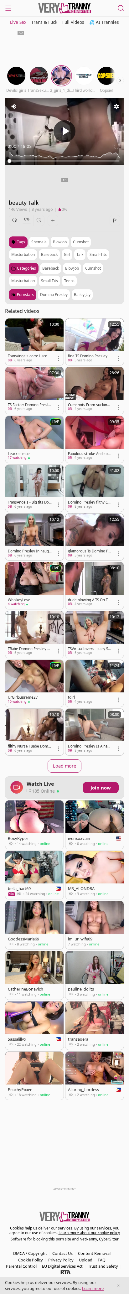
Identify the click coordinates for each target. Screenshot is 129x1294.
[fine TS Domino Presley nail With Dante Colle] (94, 341)
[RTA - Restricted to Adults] (65, 1272)
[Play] (64, 131)
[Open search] (120, 8)
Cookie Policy (30, 1260)
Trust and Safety (103, 1266)
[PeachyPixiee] (34, 1076)
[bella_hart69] (34, 875)
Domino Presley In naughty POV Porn (29, 551)
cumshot (81, 242)
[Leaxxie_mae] (34, 439)
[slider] (64, 161)
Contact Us (62, 1253)
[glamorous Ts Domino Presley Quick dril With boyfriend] (94, 537)
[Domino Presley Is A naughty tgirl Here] (94, 732)
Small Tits (49, 280)
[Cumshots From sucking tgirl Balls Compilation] (94, 390)
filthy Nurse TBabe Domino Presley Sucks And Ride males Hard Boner (29, 746)
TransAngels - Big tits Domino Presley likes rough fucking (29, 502)
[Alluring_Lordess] (94, 1076)
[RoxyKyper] (34, 824)
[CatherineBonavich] (34, 975)
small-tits (98, 254)
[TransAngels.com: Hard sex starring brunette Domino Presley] (34, 341)
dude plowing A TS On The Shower (89, 600)
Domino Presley (54, 294)
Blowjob (72, 268)
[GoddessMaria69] (34, 925)
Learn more (93, 1288)
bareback (49, 254)
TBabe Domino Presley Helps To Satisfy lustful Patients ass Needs (29, 649)
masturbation (23, 254)
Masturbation (23, 280)
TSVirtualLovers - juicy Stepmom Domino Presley (89, 649)
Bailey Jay (82, 294)
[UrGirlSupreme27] (34, 683)
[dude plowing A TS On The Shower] (94, 585)
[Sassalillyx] (34, 1026)
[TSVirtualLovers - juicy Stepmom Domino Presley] (94, 634)
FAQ (102, 1260)
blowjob (60, 242)
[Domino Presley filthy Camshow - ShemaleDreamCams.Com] (94, 488)
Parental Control (21, 1266)
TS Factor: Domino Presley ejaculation (29, 405)
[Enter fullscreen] (116, 147)
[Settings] (116, 106)
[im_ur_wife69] (94, 925)
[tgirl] (94, 683)
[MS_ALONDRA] (94, 875)
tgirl (71, 697)
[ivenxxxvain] (94, 824)
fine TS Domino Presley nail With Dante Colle (89, 356)
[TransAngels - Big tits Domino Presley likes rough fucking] (34, 488)
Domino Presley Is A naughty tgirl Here (90, 746)
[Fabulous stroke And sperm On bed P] (94, 439)
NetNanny (88, 1239)
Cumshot (93, 268)
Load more (64, 766)
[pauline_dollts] (94, 975)
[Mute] (14, 106)
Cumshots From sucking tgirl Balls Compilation (89, 405)
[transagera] (94, 1026)
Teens (69, 280)
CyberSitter (109, 1239)
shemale (39, 242)
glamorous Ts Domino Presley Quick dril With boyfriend (89, 551)
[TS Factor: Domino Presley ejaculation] (34, 390)
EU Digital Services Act (62, 1266)
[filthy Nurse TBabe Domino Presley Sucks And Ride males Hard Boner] (34, 732)
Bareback (50, 268)
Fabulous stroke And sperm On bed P (89, 454)
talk (79, 254)
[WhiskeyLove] (34, 585)
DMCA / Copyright (30, 1253)
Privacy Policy (61, 1260)
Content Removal (94, 1253)
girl (67, 254)
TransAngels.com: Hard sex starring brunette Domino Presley (29, 356)
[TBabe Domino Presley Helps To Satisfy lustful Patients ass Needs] (34, 634)
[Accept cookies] (118, 1285)
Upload (85, 1260)
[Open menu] (8, 8)
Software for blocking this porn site (41, 1239)
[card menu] (58, 358)
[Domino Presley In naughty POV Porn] (34, 537)
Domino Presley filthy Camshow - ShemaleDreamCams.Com (89, 502)
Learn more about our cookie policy (89, 1232)
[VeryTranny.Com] (64, 8)
